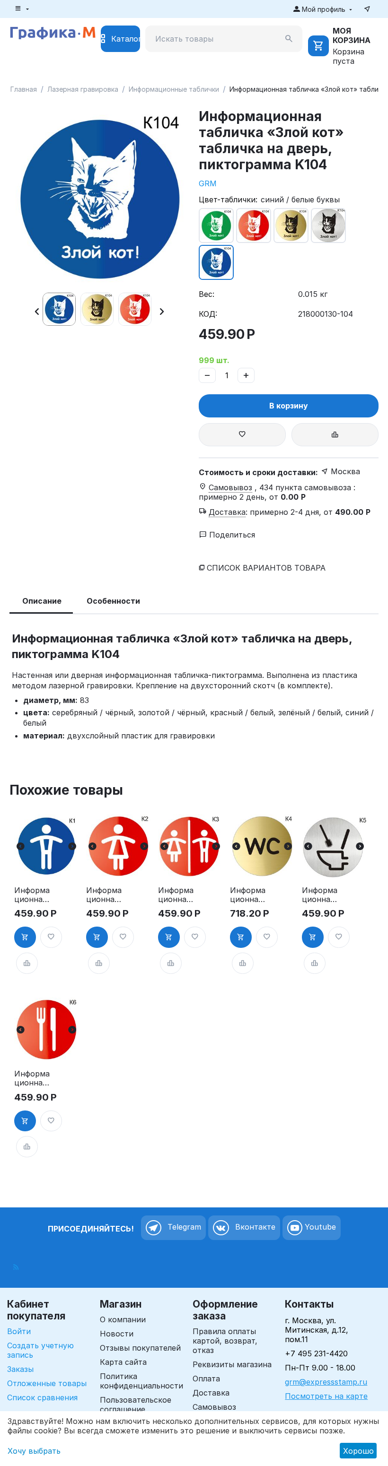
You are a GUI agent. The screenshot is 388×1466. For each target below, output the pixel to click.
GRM (208, 183)
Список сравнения (42, 1397)
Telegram (183, 1227)
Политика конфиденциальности (141, 1380)
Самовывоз (214, 1407)
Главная (23, 89)
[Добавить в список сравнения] (335, 434)
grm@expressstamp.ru (326, 1382)
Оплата (206, 1378)
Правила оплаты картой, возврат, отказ (225, 1341)
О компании (123, 1319)
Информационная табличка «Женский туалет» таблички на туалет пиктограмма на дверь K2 (104, 895)
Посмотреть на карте (326, 1396)
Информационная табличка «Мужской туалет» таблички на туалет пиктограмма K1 (32, 895)
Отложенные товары (47, 1383)
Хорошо (358, 1451)
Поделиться (231, 534)
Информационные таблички (174, 89)
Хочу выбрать (34, 1451)
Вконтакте (254, 1227)
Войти (19, 1331)
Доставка (211, 1392)
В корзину (288, 405)
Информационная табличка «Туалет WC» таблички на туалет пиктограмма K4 (247, 895)
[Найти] (289, 38)
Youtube (319, 1227)
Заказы (20, 1369)
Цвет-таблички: (228, 199)
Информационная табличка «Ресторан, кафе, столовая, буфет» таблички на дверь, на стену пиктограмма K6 (32, 1078)
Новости (116, 1333)
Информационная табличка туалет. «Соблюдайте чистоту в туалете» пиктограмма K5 (319, 895)
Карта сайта (123, 1362)
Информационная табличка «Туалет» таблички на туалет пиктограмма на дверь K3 (176, 895)
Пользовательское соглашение (135, 1404)
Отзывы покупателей (140, 1348)
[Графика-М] (52, 31)
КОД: (208, 314)
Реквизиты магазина (232, 1364)
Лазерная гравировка (82, 89)
